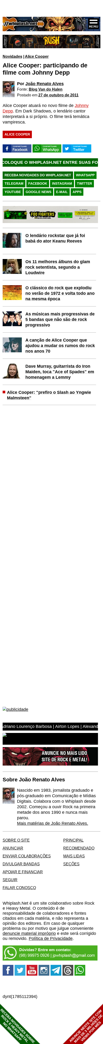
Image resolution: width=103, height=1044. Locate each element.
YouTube (13, 192)
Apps (77, 192)
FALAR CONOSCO (19, 887)
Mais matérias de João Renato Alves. (52, 823)
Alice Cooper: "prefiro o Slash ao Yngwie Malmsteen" (49, 395)
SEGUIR (10, 880)
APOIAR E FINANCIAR (23, 872)
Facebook (37, 183)
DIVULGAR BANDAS (21, 864)
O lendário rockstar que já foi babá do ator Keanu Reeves (55, 238)
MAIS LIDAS (74, 856)
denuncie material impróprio (29, 933)
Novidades (12, 56)
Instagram (62, 183)
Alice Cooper (37, 56)
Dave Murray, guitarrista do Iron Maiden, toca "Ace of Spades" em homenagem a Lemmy (59, 372)
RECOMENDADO (78, 848)
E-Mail (62, 192)
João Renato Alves (44, 83)
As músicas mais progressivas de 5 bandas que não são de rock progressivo (60, 319)
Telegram (14, 183)
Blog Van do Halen (46, 89)
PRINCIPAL (73, 840)
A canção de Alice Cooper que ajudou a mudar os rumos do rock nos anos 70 (60, 346)
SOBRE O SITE (16, 840)
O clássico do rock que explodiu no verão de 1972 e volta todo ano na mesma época (60, 293)
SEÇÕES (71, 864)
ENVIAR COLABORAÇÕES (27, 856)
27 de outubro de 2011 (58, 95)
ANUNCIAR (13, 848)
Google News (38, 192)
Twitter (84, 183)
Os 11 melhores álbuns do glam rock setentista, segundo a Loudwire (57, 267)
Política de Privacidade (51, 938)
